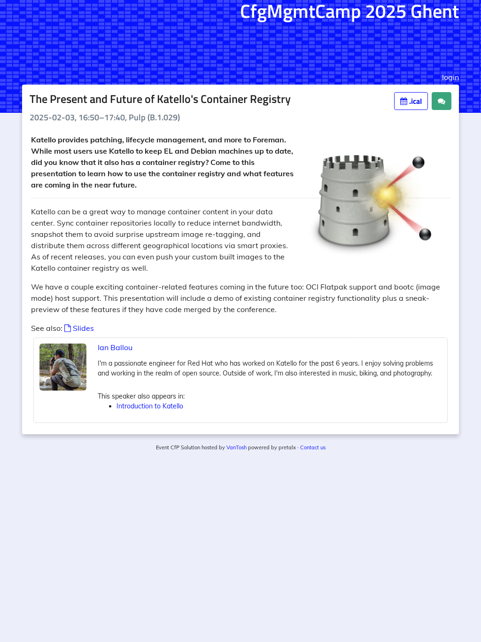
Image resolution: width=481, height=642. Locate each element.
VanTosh (236, 447)
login (450, 77)
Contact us (313, 447)
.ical (414, 101)
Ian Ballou (115, 347)
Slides (82, 328)
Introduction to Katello (149, 406)
